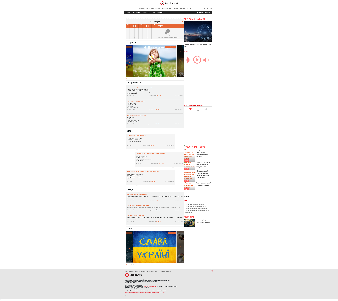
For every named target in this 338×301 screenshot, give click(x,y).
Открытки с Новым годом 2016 (195, 206)
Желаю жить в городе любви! (136, 101)
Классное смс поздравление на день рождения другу (143, 171)
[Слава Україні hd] (154, 247)
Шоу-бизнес (143, 8)
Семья (157, 8)
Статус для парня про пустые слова (138, 205)
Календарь (160, 12)
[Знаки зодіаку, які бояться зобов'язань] (189, 223)
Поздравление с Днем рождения (136, 115)
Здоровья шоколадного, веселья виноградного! (141, 87)
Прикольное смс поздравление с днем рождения (150, 153)
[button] (207, 8)
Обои (154, 12)
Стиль (151, 8)
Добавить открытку (204, 12)
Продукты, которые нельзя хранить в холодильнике (203, 165)
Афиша (182, 8)
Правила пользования (130, 292)
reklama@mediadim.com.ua (150, 286)
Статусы (144, 12)
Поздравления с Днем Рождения (196, 208)
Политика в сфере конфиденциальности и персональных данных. (150, 292)
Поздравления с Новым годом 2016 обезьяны (197, 211)
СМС (149, 12)
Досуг (189, 8)
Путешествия (166, 8)
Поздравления (136, 12)
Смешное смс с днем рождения (136, 135)
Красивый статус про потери (135, 215)
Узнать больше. (155, 295)
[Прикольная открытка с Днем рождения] (154, 61)
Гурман (175, 8)
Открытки (128, 12)
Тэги (186, 200)
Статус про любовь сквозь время (137, 194)
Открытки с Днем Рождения (194, 204)
